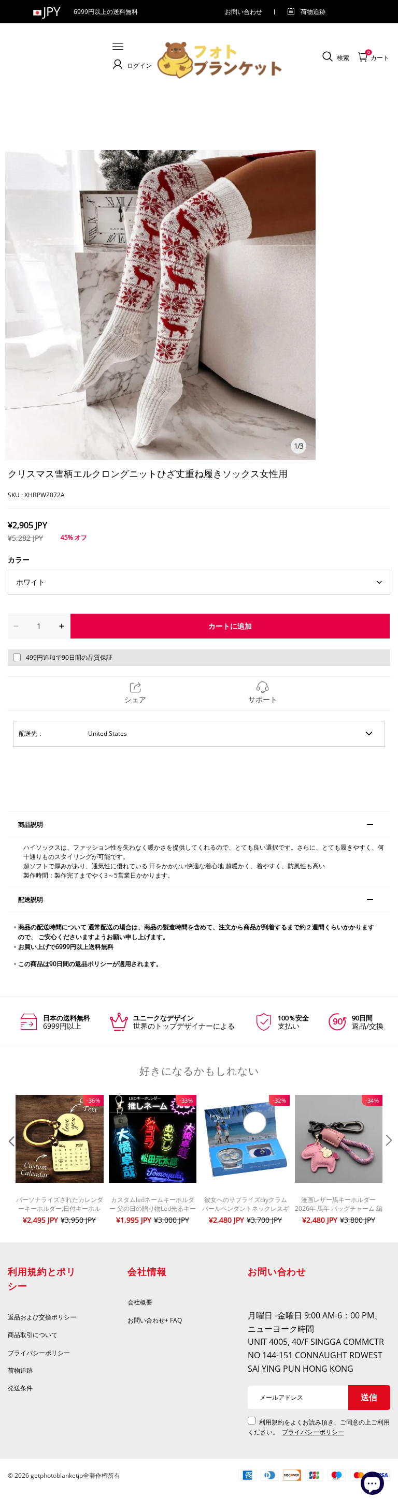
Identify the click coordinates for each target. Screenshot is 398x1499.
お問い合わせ (243, 11)
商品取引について (33, 1334)
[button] (10, 1161)
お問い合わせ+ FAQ (154, 1320)
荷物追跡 (313, 11)
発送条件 (20, 1388)
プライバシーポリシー (39, 1352)
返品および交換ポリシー (42, 1317)
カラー (19, 560)
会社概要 (139, 1302)
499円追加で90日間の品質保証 (69, 657)
